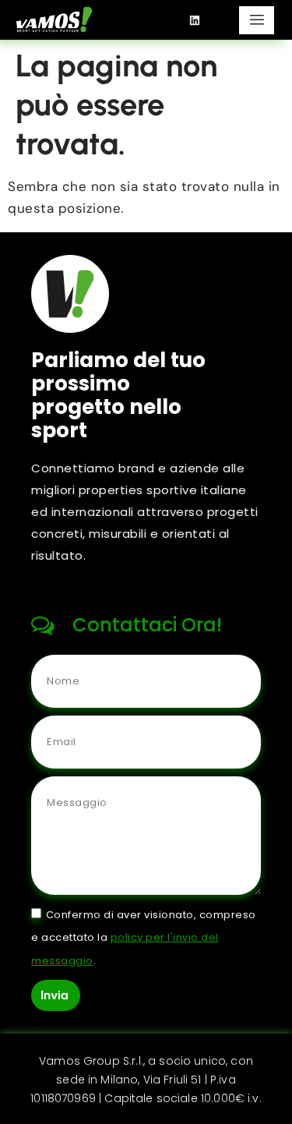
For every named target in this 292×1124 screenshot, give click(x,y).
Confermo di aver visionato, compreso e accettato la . (143, 937)
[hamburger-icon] (256, 20)
